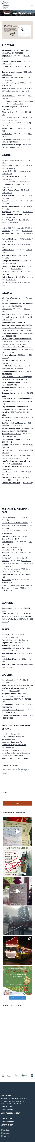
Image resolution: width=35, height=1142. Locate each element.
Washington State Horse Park (12, 742)
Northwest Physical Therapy (12, 547)
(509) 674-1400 (12, 120)
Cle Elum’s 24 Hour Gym (10, 563)
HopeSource (6, 580)
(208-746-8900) (27, 613)
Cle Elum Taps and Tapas (11, 190)
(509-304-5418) (13, 539)
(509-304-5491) (27, 325)
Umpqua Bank (7, 608)
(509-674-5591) (7, 390)
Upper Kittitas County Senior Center (15, 758)
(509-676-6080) (27, 483)
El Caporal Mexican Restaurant (13, 166)
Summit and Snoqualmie (11, 734)
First (4, 781)
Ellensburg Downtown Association (14, 750)
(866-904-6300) (7, 707)
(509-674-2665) (26, 561)
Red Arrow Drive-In (9, 271)
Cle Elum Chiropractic (9, 517)
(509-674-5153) (7, 534)
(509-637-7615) (8, 420)
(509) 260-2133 (7, 75)
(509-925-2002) (21, 344)
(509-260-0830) (16, 306)
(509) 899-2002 (7, 86)
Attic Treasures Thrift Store (11, 117)
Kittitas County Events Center (12, 756)
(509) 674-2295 (12, 142)
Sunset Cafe (6, 231)
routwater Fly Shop (9, 96)
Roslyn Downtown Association (13, 737)
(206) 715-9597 (22, 458)
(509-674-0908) (16, 550)
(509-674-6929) (25, 330)
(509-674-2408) (22, 379)
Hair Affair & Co (7, 553)
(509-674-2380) (27, 685)
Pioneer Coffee (7, 171)
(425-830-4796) (10, 712)
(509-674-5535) (8, 718)
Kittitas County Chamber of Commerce (16, 753)
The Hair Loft (6, 558)
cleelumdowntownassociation (17, 819)
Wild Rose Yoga (7, 542)
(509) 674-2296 (18, 104)
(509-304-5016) (22, 431)
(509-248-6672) (7, 469)
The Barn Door (7, 134)
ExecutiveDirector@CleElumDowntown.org (14, 1098)
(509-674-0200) (14, 691)
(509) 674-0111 (7, 109)
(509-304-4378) (26, 585)
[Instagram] (30, 843)
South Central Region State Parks (14, 745)
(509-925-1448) (7, 582)
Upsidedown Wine (8, 233)
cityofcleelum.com (25, 664)
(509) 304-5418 (13, 480)
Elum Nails (5, 561)
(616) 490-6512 (7, 442)
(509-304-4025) (26, 409)
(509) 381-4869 (7, 320)
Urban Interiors (7, 112)
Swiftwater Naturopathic (11, 569)
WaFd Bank (6, 616)
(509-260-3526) (7, 591)
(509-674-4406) (27, 616)
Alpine (4, 585)
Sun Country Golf (8, 747)
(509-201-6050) (12, 385)
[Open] (17, 831)
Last (4, 789)
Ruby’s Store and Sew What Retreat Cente (17, 101)
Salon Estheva (7, 574)
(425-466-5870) (20, 369)
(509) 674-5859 (8, 80)
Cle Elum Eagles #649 (9, 277)
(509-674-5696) (8, 566)
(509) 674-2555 (17, 53)
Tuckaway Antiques (9, 123)
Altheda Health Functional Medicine (15, 523)
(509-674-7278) (23, 696)
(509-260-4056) (11, 336)
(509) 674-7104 (7, 64)
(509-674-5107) (16, 464)
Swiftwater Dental (8, 531)
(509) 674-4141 (10, 301)
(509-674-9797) (26, 314)
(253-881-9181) (11, 436)
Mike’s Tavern (7, 244)
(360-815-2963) (7, 374)
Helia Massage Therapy (10, 588)
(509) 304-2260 (17, 147)
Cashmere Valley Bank (10, 619)
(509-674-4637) (17, 426)
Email (5, 793)
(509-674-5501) (7, 363)
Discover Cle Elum (8, 739)
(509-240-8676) (15, 572)
